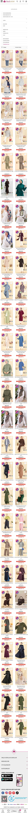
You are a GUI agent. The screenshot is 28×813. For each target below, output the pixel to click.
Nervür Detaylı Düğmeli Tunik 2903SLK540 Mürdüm (21, 249)
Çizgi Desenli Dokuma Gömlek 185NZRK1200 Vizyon (7, 120)
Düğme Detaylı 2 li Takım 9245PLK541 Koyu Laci (7, 481)
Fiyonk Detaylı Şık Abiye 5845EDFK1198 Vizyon (21, 686)
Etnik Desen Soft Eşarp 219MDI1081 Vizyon (7, 429)
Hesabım (25, 812)
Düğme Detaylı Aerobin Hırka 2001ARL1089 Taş (7, 352)
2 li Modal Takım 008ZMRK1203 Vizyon (21, 171)
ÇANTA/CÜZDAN (6, 40)
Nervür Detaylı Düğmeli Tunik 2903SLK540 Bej (7, 275)
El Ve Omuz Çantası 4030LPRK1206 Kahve (21, 609)
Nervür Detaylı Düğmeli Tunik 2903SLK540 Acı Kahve (21, 275)
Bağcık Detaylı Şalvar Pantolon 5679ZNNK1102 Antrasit (7, 532)
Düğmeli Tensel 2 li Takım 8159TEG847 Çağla (7, 326)
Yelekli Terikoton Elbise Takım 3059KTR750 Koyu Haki (7, 403)
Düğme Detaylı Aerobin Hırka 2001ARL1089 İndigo (21, 352)
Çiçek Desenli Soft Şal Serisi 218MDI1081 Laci (7, 249)
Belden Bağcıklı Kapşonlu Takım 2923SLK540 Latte (21, 481)
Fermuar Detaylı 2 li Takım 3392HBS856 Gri (21, 558)
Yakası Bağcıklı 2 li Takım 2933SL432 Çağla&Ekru (7, 378)
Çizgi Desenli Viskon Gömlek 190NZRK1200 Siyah (7, 146)
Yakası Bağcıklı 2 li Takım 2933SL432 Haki (21, 712)
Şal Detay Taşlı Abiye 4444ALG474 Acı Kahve (7, 197)
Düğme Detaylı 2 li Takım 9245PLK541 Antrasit (7, 455)
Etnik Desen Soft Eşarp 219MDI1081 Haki (21, 403)
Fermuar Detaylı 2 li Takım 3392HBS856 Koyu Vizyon (7, 558)
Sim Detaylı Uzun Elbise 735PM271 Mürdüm (7, 661)
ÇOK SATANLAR (6, 42)
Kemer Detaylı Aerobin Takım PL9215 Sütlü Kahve (7, 738)
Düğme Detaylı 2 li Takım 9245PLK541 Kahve (21, 455)
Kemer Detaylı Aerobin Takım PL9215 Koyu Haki (21, 738)
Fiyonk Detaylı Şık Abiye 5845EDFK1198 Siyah (7, 686)
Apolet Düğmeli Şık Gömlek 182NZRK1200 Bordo (7, 69)
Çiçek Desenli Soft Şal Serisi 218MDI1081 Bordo (7, 223)
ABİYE (4, 31)
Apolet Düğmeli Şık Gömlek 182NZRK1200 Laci (7, 94)
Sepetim (19, 811)
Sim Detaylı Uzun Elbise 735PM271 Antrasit (7, 635)
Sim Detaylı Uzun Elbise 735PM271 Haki (21, 634)
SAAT (4, 25)
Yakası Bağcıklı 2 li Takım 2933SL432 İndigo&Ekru (21, 378)
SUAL (4, 35)
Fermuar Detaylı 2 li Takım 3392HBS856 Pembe (21, 532)
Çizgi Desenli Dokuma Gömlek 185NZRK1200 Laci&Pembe (21, 120)
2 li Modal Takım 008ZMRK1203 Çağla (7, 171)
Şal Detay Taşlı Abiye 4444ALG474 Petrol (21, 197)
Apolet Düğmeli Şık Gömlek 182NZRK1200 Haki (21, 69)
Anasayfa (2, 812)
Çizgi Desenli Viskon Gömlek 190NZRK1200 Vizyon (21, 146)
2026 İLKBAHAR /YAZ (7, 14)
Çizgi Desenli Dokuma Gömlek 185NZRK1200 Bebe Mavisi (21, 94)
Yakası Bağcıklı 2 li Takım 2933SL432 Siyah (7, 712)
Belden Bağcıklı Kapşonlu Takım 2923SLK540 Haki (7, 506)
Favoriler (8, 812)
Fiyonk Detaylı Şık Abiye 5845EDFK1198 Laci (21, 661)
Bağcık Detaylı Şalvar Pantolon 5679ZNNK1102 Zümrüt (21, 506)
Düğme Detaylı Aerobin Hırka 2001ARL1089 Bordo (21, 326)
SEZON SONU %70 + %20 (8, 16)
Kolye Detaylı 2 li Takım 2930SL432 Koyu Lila (21, 584)
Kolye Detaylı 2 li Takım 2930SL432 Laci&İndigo (7, 584)
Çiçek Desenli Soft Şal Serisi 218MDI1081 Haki (21, 223)
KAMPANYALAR (6, 44)
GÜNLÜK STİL (5, 33)
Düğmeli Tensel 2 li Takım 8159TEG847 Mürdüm (21, 300)
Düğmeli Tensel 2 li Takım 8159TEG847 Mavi (7, 300)
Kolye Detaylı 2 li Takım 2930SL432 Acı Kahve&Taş (7, 609)
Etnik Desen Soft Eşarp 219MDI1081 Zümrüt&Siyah (21, 429)
